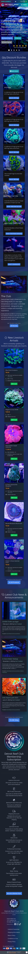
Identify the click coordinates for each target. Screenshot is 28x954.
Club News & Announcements (13, 633)
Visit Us (18, 38)
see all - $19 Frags (14, 98)
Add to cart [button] (14, 384)
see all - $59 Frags (14, 152)
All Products (15, 582)
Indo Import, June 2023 (10, 698)
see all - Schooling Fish (14, 264)
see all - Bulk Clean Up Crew (14, 206)
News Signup (7, 42)
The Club (14, 326)
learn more (14, 71)
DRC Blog (14, 720)
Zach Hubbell (18, 624)
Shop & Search (7, 38)
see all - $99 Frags (14, 179)
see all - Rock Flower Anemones (14, 233)
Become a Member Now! (14, 893)
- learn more (9, 376)
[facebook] (15, 924)
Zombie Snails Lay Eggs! (10, 622)
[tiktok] (20, 924)
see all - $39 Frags (14, 125)
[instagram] (18, 924)
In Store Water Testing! (10, 659)
